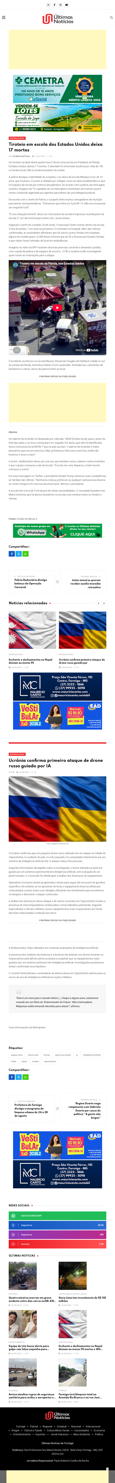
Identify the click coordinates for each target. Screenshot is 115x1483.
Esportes (40, 1434)
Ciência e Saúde (33, 1430)
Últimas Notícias (21, 156)
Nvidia (13, 1061)
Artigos (15, 1430)
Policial (34, 1426)
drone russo (33, 1055)
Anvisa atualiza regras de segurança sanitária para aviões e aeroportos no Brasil (32, 1397)
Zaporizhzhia (50, 1061)
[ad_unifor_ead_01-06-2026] (57, 715)
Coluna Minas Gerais (69, 1294)
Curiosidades (81, 1430)
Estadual (61, 1426)
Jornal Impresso (59, 1434)
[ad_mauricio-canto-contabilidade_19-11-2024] (57, 686)
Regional (47, 1426)
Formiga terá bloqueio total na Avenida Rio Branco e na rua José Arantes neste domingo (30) (79, 1397)
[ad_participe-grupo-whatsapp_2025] (57, 530)
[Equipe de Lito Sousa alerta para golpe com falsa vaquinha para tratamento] (23, 1324)
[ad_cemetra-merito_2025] (57, 88)
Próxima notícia (89, 577)
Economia (99, 1430)
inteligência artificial (92, 1055)
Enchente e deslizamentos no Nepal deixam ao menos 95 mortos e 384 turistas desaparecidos (80, 1349)
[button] (98, 603)
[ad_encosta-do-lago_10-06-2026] (57, 117)
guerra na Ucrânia (63, 1055)
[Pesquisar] (111, 17)
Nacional (13, 1294)
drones (47, 1055)
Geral (84, 1294)
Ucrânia (35, 1061)
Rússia (24, 1061)
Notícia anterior (26, 576)
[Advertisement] (57, 49)
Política (99, 1434)
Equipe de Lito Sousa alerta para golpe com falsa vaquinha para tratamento (29, 1349)
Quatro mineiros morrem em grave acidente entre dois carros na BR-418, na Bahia (32, 1301)
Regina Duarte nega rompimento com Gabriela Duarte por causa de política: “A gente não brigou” (84, 1110)
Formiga (63, 1391)
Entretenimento (17, 1342)
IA (77, 1055)
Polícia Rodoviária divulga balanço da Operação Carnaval (30, 584)
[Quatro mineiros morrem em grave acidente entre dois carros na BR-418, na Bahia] (23, 1276)
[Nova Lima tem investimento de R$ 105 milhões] (73, 1276)
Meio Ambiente (81, 1434)
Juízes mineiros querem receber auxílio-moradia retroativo (85, 584)
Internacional (16, 655)
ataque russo (17, 1055)
